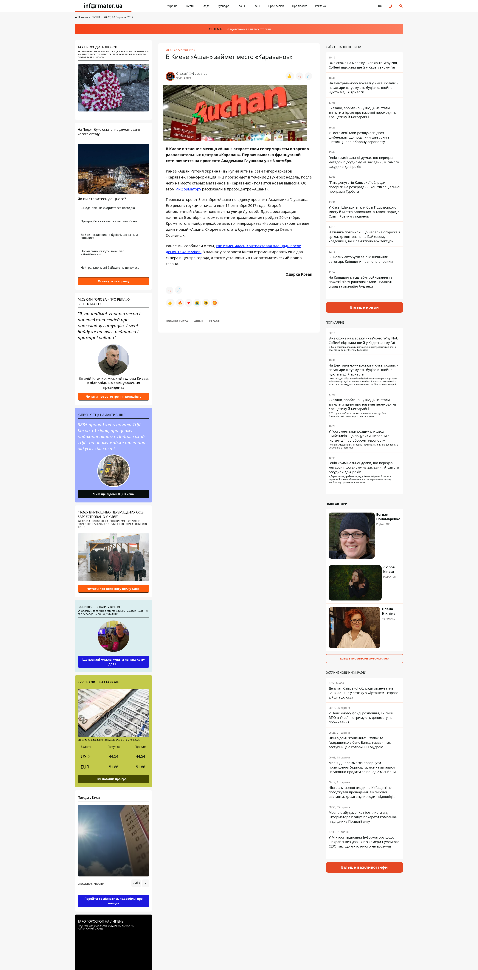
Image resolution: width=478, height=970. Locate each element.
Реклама (320, 6)
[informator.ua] (103, 6)
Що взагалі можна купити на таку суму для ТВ (113, 661)
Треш (256, 6)
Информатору (188, 189)
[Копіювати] (308, 76)
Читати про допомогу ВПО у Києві (113, 589)
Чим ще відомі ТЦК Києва (113, 494)
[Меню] (137, 6)
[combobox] (140, 883)
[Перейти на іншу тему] (390, 6)
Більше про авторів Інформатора (364, 658)
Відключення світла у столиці (249, 29)
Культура (223, 6)
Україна (172, 6)
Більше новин (364, 307)
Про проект (299, 6)
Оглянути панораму (113, 281)
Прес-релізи (276, 6)
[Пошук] (401, 6)
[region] (113, 893)
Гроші (241, 6)
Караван (215, 321)
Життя (190, 6)
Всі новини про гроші (114, 779)
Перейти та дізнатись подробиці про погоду (113, 901)
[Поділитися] (299, 76)
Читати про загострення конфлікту (113, 397)
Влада (205, 6)
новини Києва (177, 321)
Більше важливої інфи (364, 867)
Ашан (198, 321)
